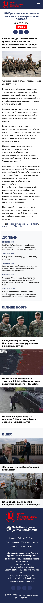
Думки (14, 546)
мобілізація (16, 226)
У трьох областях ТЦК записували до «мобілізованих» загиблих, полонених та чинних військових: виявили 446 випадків (19, 294)
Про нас (22, 546)
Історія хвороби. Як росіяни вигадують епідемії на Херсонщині (21, 503)
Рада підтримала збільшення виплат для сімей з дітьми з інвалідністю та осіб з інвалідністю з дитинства (19, 268)
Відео (7, 434)
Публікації (22, 538)
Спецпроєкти (31, 542)
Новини (21, 27)
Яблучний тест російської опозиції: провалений (20, 468)
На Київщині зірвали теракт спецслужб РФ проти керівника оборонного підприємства (19, 419)
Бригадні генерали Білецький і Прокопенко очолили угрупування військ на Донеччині (20, 343)
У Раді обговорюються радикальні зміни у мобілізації (19, 258)
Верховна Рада (14, 224)
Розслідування (12, 542)
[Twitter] (21, 32)
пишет (35, 158)
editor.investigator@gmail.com (22, 578)
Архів (30, 546)
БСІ (22, 542)
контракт (6, 226)
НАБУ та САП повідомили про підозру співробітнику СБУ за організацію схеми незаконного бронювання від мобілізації (19, 247)
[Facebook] (15, 32)
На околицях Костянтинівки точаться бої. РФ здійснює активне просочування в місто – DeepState (21, 381)
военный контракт (30, 224)
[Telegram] (26, 32)
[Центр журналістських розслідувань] (12, 4)
